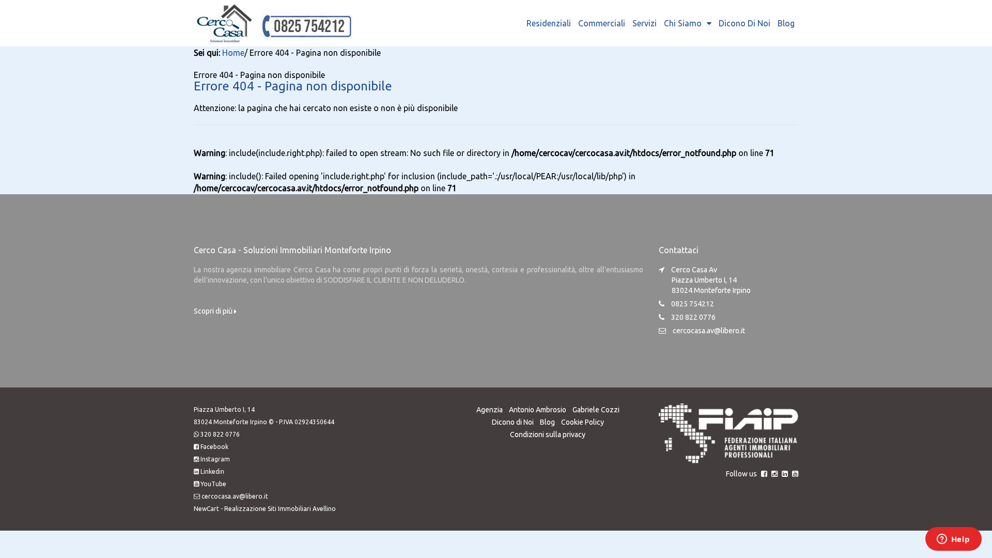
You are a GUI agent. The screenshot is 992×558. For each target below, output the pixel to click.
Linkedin (212, 471)
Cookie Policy (582, 422)
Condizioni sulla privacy (547, 434)
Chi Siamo (683, 23)
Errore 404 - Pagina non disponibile (293, 86)
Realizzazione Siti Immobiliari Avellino (280, 508)
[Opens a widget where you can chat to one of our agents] (953, 540)
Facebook (214, 446)
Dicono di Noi (744, 23)
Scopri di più (214, 311)
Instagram (215, 459)
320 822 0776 (220, 434)
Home (233, 52)
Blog (786, 23)
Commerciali (601, 23)
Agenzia (489, 410)
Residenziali (548, 23)
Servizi (644, 23)
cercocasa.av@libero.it (709, 331)
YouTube (213, 484)
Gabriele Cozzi (595, 410)
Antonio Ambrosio (537, 410)
